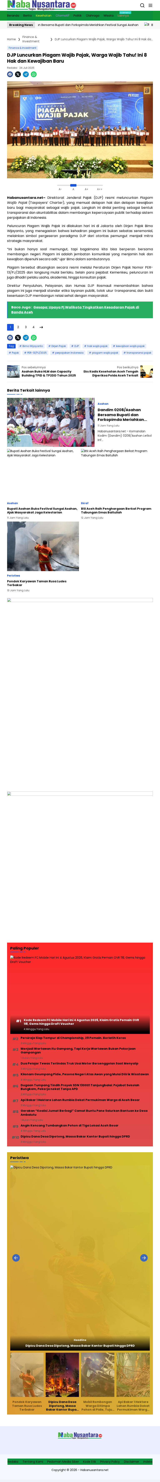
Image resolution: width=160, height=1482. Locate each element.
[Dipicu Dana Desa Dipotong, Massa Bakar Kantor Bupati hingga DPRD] (80, 1258)
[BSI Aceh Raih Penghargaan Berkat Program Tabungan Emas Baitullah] (117, 474)
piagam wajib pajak (105, 352)
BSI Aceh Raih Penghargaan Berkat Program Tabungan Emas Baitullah (116, 510)
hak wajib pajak (97, 346)
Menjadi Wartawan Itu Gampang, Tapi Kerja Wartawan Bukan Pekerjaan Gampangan (78, 1050)
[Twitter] (18, 74)
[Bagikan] (142, 5)
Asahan (103, 403)
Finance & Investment (22, 48)
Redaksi (12, 68)
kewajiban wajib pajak (130, 346)
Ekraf (85, 503)
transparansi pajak (139, 352)
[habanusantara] (41, 5)
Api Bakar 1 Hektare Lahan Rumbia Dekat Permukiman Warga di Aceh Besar (80, 1100)
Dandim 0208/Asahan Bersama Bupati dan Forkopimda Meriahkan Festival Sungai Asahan (121, 414)
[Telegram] (26, 74)
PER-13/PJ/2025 (37, 352)
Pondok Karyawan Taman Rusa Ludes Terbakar (36, 583)
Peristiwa (13, 575)
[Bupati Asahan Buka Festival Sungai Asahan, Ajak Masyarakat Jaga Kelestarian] (114, 24)
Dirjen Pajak (58, 346)
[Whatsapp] (34, 74)
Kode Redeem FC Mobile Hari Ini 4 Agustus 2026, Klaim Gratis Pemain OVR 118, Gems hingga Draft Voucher (81, 1022)
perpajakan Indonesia (69, 352)
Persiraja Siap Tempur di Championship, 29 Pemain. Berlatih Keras (73, 1038)
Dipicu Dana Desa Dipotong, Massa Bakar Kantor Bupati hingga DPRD (75, 1136)
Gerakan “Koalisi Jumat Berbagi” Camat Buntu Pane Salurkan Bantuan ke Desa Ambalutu (84, 1112)
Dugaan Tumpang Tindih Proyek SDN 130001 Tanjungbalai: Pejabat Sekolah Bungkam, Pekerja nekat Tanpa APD (80, 1087)
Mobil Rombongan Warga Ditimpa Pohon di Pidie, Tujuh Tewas (97, 1405)
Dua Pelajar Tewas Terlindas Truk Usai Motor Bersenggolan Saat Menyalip (79, 1063)
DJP (76, 346)
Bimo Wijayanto (32, 346)
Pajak (15, 352)
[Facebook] (10, 74)
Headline (80, 1340)
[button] (150, 5)
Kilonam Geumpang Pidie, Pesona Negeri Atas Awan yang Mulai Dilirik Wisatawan (85, 1074)
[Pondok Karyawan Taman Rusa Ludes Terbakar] (43, 546)
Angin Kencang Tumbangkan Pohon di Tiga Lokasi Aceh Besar (70, 1125)
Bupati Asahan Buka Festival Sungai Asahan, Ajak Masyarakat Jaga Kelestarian (42, 510)
